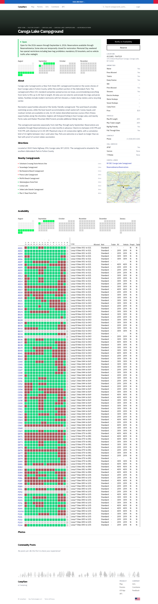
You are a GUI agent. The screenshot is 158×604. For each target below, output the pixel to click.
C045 (20, 364)
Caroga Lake (47, 27)
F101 (20, 517)
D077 (20, 453)
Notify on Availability (123, 42)
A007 (20, 262)
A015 (20, 284)
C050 (20, 378)
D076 (20, 450)
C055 (20, 392)
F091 (20, 489)
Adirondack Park (84, 27)
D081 (20, 464)
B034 (20, 334)
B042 (20, 356)
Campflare (22, 7)
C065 (20, 420)
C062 (20, 411)
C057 (20, 398)
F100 (20, 514)
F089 (20, 486)
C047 (20, 370)
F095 (20, 500)
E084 (20, 472)
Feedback (135, 590)
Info (47, 7)
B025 (20, 312)
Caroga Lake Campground (64, 27)
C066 (20, 423)
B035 (20, 337)
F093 (20, 495)
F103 (20, 522)
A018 (20, 292)
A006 (20, 259)
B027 (20, 317)
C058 (20, 400)
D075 (20, 448)
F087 (20, 481)
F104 (20, 525)
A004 (20, 254)
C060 (20, 406)
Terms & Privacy (50, 599)
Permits (40, 7)
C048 (20, 373)
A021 (20, 301)
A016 (20, 287)
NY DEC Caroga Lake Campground (119, 163)
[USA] (137, 599)
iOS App (122, 590)
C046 (20, 367)
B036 (20, 339)
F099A (21, 511)
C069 (20, 431)
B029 (20, 323)
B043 (20, 359)
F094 (20, 497)
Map (32, 7)
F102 (20, 520)
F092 (20, 492)
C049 (20, 375)
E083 (20, 470)
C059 (20, 403)
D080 (20, 461)
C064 (20, 417)
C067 (20, 425)
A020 (20, 298)
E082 (20, 467)
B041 (20, 353)
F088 (20, 484)
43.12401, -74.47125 (114, 56)
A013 (20, 278)
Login (138, 7)
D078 (20, 456)
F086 (20, 478)
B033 (20, 331)
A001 (20, 248)
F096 (20, 503)
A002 (20, 251)
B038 (20, 345)
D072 (20, 439)
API (63, 7)
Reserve (123, 48)
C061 (20, 409)
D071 (20, 436)
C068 (20, 428)
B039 (20, 348)
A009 (20, 267)
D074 (20, 445)
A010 (20, 270)
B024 (20, 309)
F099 (20, 508)
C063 (20, 414)
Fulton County (34, 27)
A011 (20, 273)
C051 (20, 381)
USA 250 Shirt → (79, 2)
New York (21, 27)
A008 (20, 265)
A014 (20, 281)
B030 (20, 326)
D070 (20, 434)
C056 (20, 395)
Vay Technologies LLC (35, 599)
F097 (20, 506)
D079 (20, 459)
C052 (20, 384)
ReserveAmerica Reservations (117, 167)
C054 (20, 389)
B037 (20, 342)
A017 (20, 290)
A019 (20, 295)
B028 (20, 320)
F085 (20, 475)
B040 (20, 351)
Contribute (55, 7)
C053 (20, 387)
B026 (20, 314)
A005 (20, 256)
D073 (20, 442)
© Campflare (22, 599)
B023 (20, 306)
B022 (20, 303)
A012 (20, 276)
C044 (20, 362)
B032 (20, 328)
